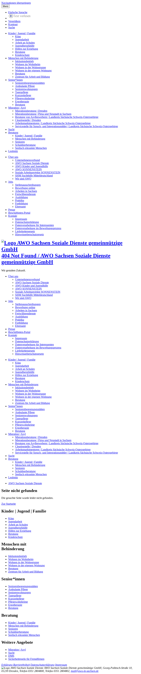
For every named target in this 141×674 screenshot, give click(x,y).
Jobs (10, 181)
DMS (11, 655)
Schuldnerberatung (25, 144)
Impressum (21, 218)
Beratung (20, 51)
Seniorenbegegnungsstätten (30, 82)
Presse (11, 209)
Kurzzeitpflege (23, 95)
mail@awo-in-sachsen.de (85, 671)
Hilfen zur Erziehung (26, 48)
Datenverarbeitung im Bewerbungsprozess (38, 228)
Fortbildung (21, 203)
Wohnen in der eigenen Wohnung (33, 70)
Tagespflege (21, 92)
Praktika (19, 200)
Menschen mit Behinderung (23, 58)
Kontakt (12, 215)
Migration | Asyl (17, 107)
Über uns (13, 156)
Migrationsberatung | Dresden (31, 110)
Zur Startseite (8, 503)
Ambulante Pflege (25, 86)
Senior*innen (15, 79)
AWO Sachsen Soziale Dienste (32, 163)
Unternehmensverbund (27, 160)
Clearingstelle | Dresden (28, 120)
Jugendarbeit (22, 39)
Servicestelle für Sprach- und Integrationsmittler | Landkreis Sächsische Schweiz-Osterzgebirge (66, 126)
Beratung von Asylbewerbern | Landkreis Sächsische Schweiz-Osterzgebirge (56, 117)
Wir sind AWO (23, 178)
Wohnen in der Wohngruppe (30, 67)
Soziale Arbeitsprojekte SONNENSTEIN (37, 172)
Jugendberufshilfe (24, 45)
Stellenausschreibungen (28, 184)
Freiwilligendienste (25, 194)
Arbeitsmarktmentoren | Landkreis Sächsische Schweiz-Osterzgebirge (53, 123)
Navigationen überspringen (16, 2)
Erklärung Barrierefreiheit (15, 664)
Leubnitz (13, 151)
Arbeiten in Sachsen (26, 191)
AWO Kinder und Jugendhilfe (31, 166)
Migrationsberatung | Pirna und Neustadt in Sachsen (43, 113)
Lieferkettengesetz (25, 231)
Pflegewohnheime (25, 98)
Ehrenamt (20, 206)
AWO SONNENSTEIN (28, 169)
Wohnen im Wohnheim (27, 64)
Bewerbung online (25, 187)
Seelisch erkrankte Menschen (31, 148)
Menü (5, 6)
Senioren (20, 141)
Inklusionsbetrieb (24, 61)
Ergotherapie (22, 101)
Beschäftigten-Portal (19, 212)
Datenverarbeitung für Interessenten (34, 225)
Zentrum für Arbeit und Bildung (32, 76)
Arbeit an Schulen (25, 42)
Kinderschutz (22, 55)
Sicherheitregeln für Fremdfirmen (26, 658)
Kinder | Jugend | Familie (21, 33)
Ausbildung (21, 197)
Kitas (18, 36)
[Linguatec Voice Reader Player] (19, 16)
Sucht (11, 129)
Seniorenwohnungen (26, 89)
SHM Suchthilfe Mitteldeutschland (34, 175)
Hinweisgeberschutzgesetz (29, 234)
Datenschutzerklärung (27, 222)
